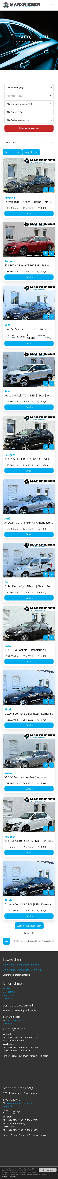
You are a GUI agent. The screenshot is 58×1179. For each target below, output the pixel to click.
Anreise (7, 988)
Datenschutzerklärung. (9, 1176)
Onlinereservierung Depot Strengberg (22, 969)
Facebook (7, 998)
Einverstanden (48, 1170)
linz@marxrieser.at (15, 1020)
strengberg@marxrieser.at (19, 1103)
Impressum (8, 995)
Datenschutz (9, 991)
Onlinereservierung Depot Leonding (21, 964)
